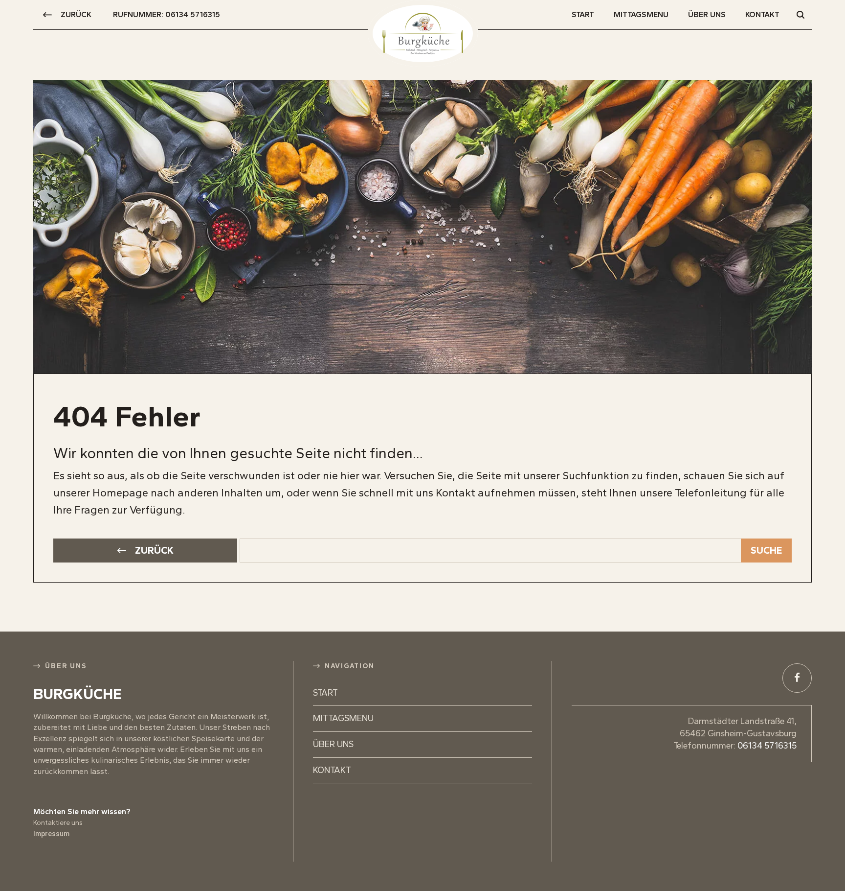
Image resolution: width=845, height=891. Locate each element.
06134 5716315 (767, 745)
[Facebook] (797, 678)
